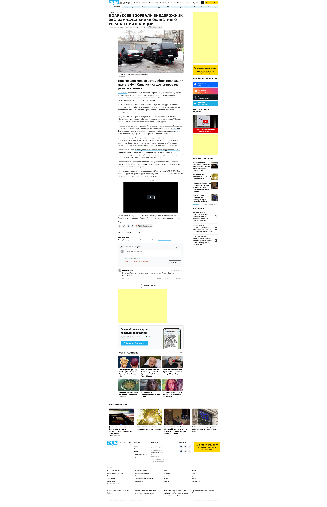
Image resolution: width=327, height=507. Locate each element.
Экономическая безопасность (144, 478)
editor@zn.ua (160, 461)
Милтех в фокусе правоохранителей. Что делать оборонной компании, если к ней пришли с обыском (201, 216)
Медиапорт (150, 100)
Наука (165, 470)
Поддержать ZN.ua (211, 2)
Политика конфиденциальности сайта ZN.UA (207, 501)
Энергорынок (111, 478)
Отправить (174, 262)
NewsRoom (175, 128)
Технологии (167, 473)
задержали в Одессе (141, 164)
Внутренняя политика (113, 470)
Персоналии (139, 481)
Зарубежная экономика (142, 473)
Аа (202, 2)
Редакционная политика (141, 454)
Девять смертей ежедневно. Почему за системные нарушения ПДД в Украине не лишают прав (201, 166)
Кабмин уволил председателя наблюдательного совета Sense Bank (200, 198)
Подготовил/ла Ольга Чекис (130, 232)
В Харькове (122, 93)
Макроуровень (111, 476)
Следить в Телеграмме (135, 343)
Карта (135, 457)
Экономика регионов (113, 484)
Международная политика (115, 473)
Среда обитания (168, 476)
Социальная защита (141, 470)
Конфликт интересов (141, 476)
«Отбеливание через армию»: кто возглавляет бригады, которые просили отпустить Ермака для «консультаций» (202, 240)
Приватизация (111, 481)
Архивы (136, 446)
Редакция (137, 449)
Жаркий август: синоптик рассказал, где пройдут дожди (202, 176)
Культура (166, 481)
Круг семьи (195, 476)
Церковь (166, 478)
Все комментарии (150, 286)
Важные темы (114, 7)
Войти (198, 3)
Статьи (144, 3)
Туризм (194, 478)
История (194, 473)
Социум (194, 470)
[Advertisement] (142, 306)
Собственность (196, 481)
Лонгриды (171, 3)
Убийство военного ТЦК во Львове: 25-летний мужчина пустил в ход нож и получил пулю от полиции (202, 187)
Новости (137, 3)
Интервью (163, 3)
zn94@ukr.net (155, 456)
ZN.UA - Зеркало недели (205, 129)
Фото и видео (153, 3)
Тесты (179, 3)
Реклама (136, 451)
